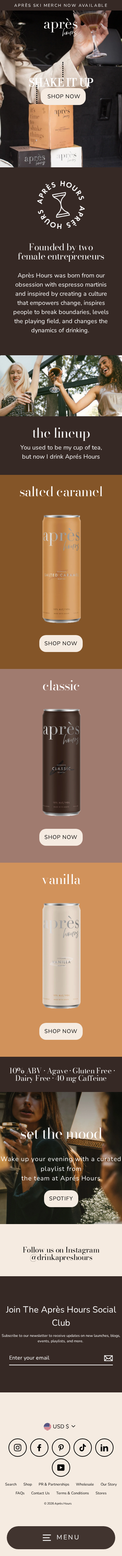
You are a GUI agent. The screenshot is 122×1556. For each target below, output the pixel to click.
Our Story (109, 1484)
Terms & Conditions (72, 1493)
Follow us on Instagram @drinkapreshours (61, 1253)
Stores (101, 1493)
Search (11, 1484)
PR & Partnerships (54, 1484)
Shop (27, 1484)
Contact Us (40, 1493)
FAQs (20, 1493)
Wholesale (85, 1484)
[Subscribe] (107, 1358)
